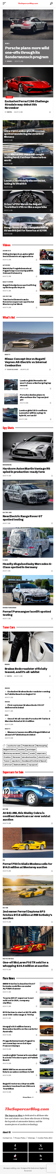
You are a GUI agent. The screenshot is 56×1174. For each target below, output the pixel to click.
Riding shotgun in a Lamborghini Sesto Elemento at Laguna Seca (18, 255)
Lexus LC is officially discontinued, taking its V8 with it (25, 182)
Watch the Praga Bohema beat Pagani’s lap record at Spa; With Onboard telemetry (18, 270)
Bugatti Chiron (10, 749)
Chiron (25, 753)
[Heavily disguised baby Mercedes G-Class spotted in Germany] (28, 542)
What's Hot (9, 317)
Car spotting (7, 296)
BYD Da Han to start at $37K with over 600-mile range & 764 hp (19, 1013)
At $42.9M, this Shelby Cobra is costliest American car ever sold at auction (26, 816)
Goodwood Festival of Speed (34, 761)
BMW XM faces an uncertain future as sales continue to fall (18, 1070)
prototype (31, 749)
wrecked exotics (29, 757)
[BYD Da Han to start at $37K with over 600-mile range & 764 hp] (46, 1016)
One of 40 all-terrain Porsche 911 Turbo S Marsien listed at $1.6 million (27, 719)
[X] (40, 1147)
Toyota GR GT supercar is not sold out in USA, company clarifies (18, 1000)
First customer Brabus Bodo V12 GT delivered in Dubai (24, 706)
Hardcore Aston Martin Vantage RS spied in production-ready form (26, 470)
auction (21, 749)
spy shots (16, 761)
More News (9, 978)
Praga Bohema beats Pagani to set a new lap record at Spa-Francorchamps (19, 1043)
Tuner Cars (9, 627)
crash (32, 753)
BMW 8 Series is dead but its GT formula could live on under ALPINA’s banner (19, 986)
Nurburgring (7, 465)
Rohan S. (10, 61)
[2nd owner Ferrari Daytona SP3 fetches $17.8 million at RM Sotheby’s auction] (28, 890)
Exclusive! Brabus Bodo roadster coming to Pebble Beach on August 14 (27, 692)
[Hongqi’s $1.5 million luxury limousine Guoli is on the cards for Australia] (46, 1030)
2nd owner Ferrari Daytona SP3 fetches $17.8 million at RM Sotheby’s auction (27, 915)
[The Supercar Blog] (28, 3)
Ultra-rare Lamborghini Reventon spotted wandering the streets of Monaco (24, 134)
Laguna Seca (7, 251)
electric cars (7, 513)
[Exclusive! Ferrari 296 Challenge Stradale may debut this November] (28, 82)
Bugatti (7, 355)
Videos (6, 245)
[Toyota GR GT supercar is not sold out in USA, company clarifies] (46, 1002)
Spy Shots (8, 427)
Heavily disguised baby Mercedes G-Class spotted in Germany (27, 565)
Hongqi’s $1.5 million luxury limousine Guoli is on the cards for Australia (20, 1029)
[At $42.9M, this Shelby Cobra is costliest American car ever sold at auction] (28, 791)
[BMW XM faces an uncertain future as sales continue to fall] (46, 1073)
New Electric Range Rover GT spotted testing (23, 517)
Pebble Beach (28, 746)
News (7, 43)
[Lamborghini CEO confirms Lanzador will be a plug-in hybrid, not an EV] (10, 415)
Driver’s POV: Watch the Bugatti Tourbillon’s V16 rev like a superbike (25, 206)
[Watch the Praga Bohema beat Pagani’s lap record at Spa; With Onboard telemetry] (46, 269)
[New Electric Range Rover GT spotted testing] (28, 495)
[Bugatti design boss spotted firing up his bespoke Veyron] (46, 286)
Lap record (6, 265)
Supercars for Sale (13, 772)
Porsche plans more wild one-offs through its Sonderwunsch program (27, 52)
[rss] (40, 1157)
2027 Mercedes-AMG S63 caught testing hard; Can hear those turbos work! (25, 157)
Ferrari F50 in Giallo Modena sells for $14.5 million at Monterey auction (27, 865)
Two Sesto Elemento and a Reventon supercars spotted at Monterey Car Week (18, 301)
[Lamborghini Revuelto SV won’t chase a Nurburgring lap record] (11, 384)
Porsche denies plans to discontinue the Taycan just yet (34, 397)
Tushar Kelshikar (12, 369)
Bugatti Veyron (8, 282)
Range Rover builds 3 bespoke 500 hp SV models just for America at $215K (26, 229)
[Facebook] (15, 1147)
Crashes (7, 757)
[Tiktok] (15, 1157)
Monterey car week (12, 753)
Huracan (16, 757)
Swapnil (9, 112)
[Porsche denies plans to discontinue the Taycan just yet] (11, 399)
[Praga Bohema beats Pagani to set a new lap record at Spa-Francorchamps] (46, 1045)
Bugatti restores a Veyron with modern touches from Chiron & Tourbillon (19, 1086)
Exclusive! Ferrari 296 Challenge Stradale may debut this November (27, 105)
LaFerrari (8, 765)
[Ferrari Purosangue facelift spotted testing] (28, 590)
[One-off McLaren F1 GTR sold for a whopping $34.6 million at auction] (28, 941)
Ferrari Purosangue (9, 608)
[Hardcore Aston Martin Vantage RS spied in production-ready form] (28, 447)
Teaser (7, 761)
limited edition (20, 765)
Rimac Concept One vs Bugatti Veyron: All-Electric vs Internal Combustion (26, 362)
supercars (41, 753)
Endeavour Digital (37, 1168)
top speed (33, 765)
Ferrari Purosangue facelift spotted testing (27, 613)
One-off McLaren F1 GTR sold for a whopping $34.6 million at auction (25, 964)
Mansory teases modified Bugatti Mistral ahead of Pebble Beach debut (27, 733)
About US (7, 1132)
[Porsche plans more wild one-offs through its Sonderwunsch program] (28, 25)
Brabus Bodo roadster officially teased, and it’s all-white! (26, 670)
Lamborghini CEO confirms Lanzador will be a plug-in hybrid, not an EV (33, 413)
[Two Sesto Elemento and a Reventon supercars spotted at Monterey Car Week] (46, 300)
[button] (5, 3)
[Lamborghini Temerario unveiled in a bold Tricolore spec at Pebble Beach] (46, 1059)
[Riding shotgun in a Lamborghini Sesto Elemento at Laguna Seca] (46, 254)
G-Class (5, 560)
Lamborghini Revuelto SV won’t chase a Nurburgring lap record (35, 383)
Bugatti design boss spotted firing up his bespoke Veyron (19, 286)
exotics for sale (14, 746)
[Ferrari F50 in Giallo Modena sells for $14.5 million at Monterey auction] (28, 842)
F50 (4, 860)
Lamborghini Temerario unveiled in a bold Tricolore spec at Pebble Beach (20, 1057)
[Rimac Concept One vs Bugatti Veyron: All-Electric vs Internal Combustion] (28, 337)
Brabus (7, 664)
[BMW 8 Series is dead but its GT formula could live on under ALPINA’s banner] (46, 988)
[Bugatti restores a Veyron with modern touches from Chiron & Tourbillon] (46, 1087)
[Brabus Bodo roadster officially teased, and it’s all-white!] (28, 647)
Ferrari (9, 97)
